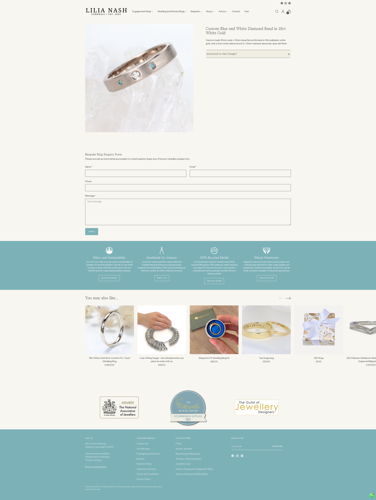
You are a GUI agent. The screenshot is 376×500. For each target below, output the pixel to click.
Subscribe (277, 446)
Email (193, 166)
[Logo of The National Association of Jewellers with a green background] (119, 407)
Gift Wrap (319, 358)
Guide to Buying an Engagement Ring (194, 469)
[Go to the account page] (283, 11)
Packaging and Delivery (148, 453)
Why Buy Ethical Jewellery (189, 458)
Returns (141, 458)
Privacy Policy (144, 479)
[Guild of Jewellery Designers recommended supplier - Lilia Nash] (257, 407)
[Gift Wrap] (318, 329)
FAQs (178, 443)
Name (88, 166)
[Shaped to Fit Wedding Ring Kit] (214, 329)
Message (90, 195)
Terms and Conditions (148, 474)
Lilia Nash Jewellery (108, 487)
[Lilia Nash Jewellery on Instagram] (285, 3)
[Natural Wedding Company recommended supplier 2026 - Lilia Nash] (188, 407)
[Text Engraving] (266, 329)
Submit (91, 232)
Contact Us (142, 443)
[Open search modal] (277, 11)
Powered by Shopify (92, 489)
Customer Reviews (146, 469)
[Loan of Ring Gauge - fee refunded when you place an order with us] (161, 329)
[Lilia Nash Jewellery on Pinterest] (289, 3)
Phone (88, 181)
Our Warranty (143, 448)
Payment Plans (144, 463)
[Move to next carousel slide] (288, 298)
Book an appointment (96, 466)
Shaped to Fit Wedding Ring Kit (214, 358)
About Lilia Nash (184, 448)
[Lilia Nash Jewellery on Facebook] (282, 3)
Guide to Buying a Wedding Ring (191, 474)
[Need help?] (371, 495)
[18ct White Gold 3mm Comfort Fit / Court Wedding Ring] (109, 329)
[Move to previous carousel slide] (281, 298)
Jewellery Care (183, 463)
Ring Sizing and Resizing (187, 453)
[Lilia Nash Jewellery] (106, 11)
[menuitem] (142, 11)
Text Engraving (266, 358)
